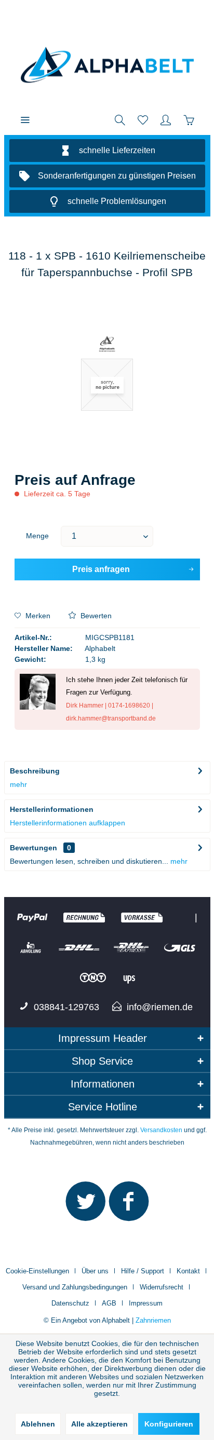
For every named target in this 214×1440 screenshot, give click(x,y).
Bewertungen (33, 848)
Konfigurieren (168, 1424)
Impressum (146, 1303)
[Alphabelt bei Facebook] (129, 1206)
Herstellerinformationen (51, 809)
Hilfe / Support (142, 1271)
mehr (18, 784)
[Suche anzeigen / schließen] (120, 119)
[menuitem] (25, 119)
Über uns (95, 1271)
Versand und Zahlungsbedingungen (74, 1287)
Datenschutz (70, 1303)
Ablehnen (38, 1424)
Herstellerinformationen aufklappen (67, 823)
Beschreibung (35, 771)
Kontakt (188, 1271)
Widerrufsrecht (161, 1287)
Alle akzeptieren (99, 1424)
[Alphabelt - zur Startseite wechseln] (107, 65)
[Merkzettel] (142, 119)
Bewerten (95, 616)
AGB (109, 1303)
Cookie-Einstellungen (37, 1271)
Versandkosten (161, 1130)
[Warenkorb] (188, 119)
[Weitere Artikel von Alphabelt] (107, 344)
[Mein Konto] (165, 119)
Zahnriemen (153, 1320)
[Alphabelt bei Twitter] (85, 1206)
